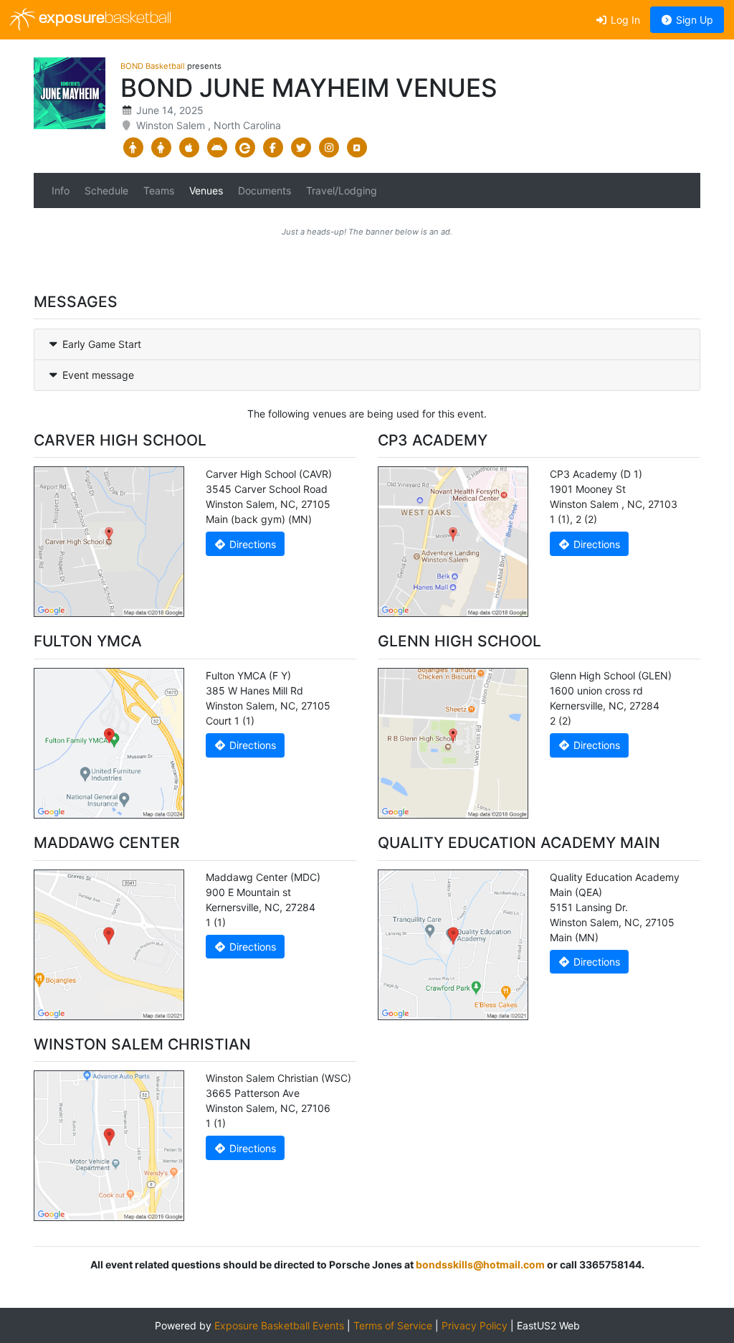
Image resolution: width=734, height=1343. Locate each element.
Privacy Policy (474, 1325)
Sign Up (693, 20)
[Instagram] (328, 148)
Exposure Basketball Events (279, 1325)
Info (61, 190)
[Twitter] (300, 148)
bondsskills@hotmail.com (480, 1264)
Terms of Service (392, 1325)
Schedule (106, 190)
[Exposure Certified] (244, 148)
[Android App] (216, 148)
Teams (158, 190)
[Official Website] (356, 148)
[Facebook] (272, 148)
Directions (251, 544)
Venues (206, 190)
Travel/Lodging (341, 190)
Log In (624, 20)
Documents (264, 190)
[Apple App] (188, 148)
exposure (103, 19)
